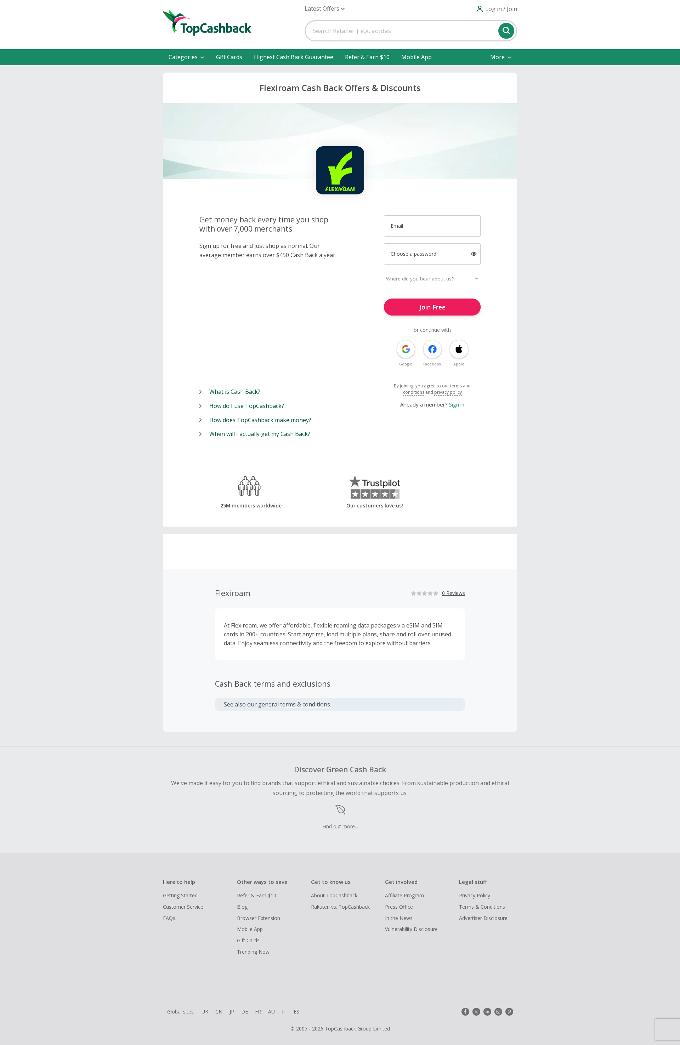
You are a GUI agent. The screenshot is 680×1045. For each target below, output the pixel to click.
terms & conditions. (305, 704)
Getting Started (180, 895)
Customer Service (183, 906)
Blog (242, 906)
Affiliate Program (404, 895)
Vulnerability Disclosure (411, 929)
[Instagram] (498, 1012)
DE (244, 1011)
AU (271, 1011)
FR (258, 1011)
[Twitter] (476, 1012)
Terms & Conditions (482, 906)
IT (284, 1011)
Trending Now (253, 951)
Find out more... (340, 826)
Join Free (432, 307)
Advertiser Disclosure (483, 918)
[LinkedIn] (487, 1012)
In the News (399, 918)
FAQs (169, 918)
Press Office (399, 906)
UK (205, 1011)
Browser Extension (258, 918)
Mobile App (416, 57)
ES (296, 1011)
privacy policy (448, 392)
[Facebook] (465, 1012)
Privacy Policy (474, 895)
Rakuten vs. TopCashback (340, 906)
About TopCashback (334, 895)
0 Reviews (453, 593)
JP (232, 1011)
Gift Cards (229, 57)
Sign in (456, 404)
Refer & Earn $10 (367, 57)
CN (218, 1011)
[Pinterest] (509, 1012)
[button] (325, 8)
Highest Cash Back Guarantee (293, 57)
